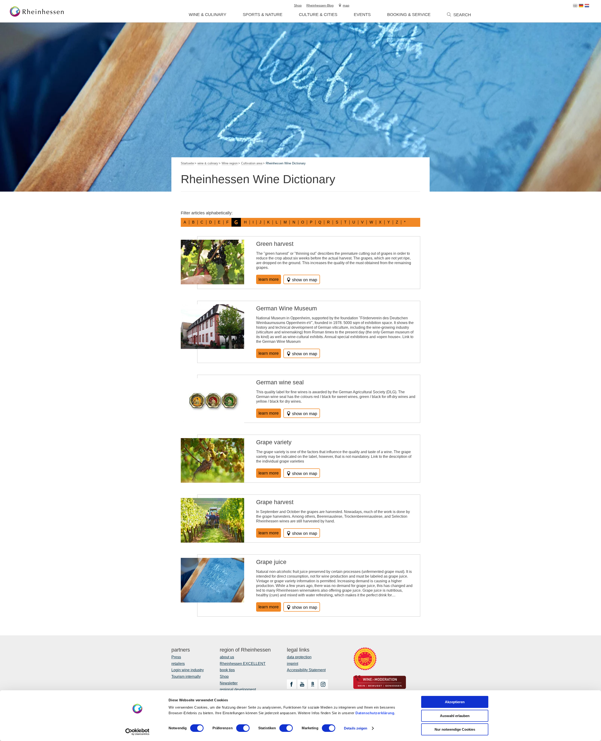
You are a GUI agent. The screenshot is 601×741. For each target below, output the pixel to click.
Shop (224, 677)
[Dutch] (587, 6)
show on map (304, 280)
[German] (581, 6)
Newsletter (229, 683)
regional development (238, 689)
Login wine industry (187, 670)
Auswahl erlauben (455, 716)
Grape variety (274, 442)
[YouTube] (302, 684)
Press (176, 657)
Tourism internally (186, 677)
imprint (292, 664)
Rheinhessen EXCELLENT (243, 664)
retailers (178, 664)
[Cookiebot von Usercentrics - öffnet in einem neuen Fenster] (137, 731)
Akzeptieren (455, 702)
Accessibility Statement (306, 670)
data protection (299, 657)
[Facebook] (291, 684)
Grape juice (271, 562)
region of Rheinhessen (245, 650)
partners (180, 650)
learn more (268, 279)
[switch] (243, 728)
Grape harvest (274, 502)
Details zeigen (355, 728)
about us (227, 657)
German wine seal (280, 382)
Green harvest (274, 243)
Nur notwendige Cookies (455, 729)
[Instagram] (323, 684)
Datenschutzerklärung (374, 713)
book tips (227, 670)
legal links (298, 650)
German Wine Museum (286, 308)
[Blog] (312, 684)
